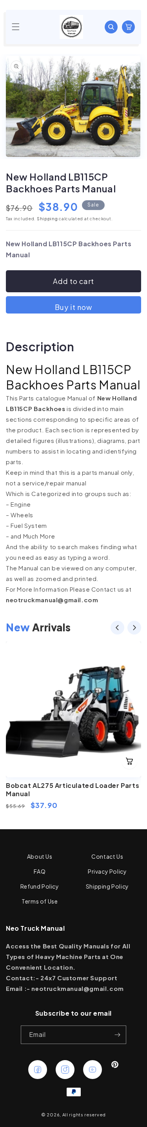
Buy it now (73, 307)
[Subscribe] (117, 1035)
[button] (15, 26)
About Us (40, 856)
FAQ (39, 871)
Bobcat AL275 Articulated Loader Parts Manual (72, 789)
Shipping (47, 218)
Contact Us (107, 856)
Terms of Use (40, 901)
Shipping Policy (107, 886)
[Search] (111, 26)
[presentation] (117, 629)
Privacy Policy (107, 871)
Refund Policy (39, 886)
